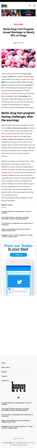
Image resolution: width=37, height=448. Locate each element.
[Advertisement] (18, 322)
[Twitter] (18, 398)
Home (3, 363)
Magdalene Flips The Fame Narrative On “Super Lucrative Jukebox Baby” (17, 235)
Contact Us (5, 380)
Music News (18, 24)
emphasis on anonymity (14, 172)
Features (4, 376)
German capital (6, 134)
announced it (5, 93)
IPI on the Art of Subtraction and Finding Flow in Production (17, 224)
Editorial (4, 372)
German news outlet (27, 79)
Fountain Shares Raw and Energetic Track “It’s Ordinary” (16, 212)
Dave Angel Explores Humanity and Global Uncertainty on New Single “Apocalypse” (15, 218)
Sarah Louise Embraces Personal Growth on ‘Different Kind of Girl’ (15, 230)
